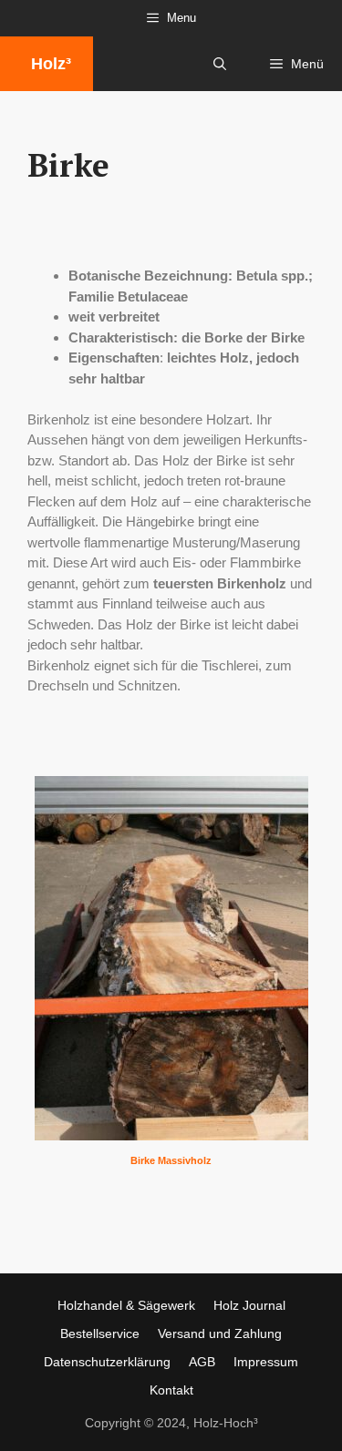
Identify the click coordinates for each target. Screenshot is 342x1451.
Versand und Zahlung (220, 1333)
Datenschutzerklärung (107, 1361)
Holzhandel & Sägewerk (126, 1305)
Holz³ (51, 64)
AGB (202, 1361)
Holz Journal (249, 1305)
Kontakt (171, 1390)
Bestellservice (100, 1333)
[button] (220, 63)
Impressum (265, 1361)
